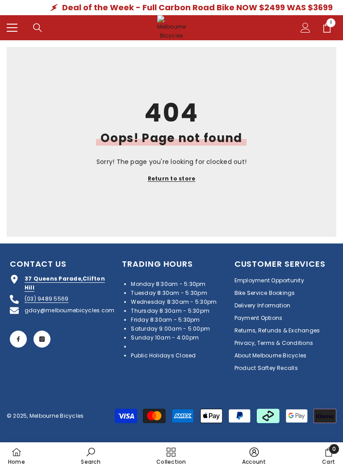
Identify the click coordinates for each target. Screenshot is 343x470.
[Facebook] (18, 339)
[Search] (37, 27)
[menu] (12, 27)
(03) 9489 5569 (46, 298)
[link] (90, 456)
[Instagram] (41, 339)
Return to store (172, 178)
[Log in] (305, 28)
